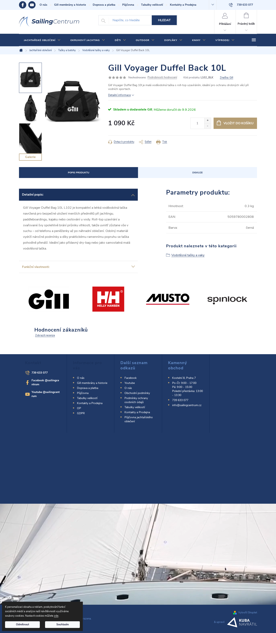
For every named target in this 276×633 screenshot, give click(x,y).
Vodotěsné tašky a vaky (187, 255)
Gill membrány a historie (70, 5)
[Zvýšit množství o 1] (207, 120)
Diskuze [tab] (197, 172)
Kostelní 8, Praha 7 (184, 378)
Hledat (164, 20)
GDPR (81, 413)
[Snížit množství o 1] (207, 126)
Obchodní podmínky (137, 393)
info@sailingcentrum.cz (186, 405)
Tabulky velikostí (152, 5)
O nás (43, 5)
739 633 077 (40, 373)
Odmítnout (22, 624)
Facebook (23, 5)
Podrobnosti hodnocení (162, 77)
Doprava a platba (104, 5)
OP (79, 408)
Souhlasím (62, 624)
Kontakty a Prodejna (183, 5)
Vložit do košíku (238, 123)
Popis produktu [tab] (78, 172)
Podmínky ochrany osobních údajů (136, 400)
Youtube (34, 5)
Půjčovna (128, 5)
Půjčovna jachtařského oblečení (138, 419)
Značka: (226, 77)
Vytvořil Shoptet (247, 612)
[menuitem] (42, 40)
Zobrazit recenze (45, 335)
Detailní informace (119, 95)
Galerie (30, 157)
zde (56, 616)
